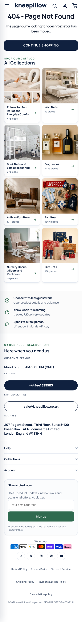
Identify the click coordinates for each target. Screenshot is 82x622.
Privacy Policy (39, 569)
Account (10, 470)
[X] (31, 556)
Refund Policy (19, 569)
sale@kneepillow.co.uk (41, 406)
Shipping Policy (25, 581)
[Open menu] (7, 5)
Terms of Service (61, 569)
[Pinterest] (51, 556)
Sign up (41, 516)
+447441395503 (41, 385)
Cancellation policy (41, 594)
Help (7, 448)
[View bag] (74, 5)
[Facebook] (21, 556)
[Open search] (54, 5)
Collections (12, 459)
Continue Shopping (41, 45)
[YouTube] (61, 556)
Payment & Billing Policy (52, 581)
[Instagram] (41, 556)
